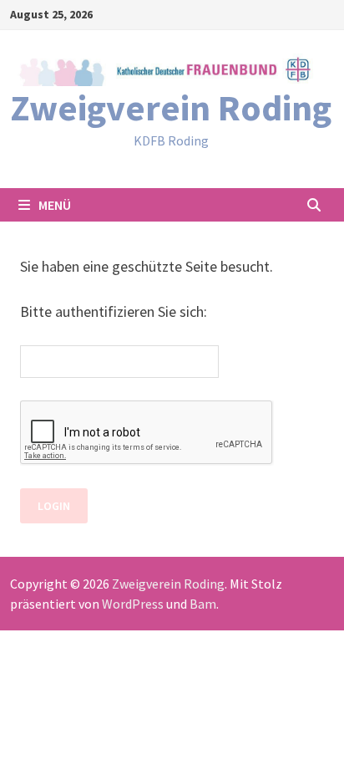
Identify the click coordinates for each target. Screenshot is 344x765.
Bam (203, 603)
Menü (54, 204)
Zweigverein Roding (170, 107)
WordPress (133, 603)
